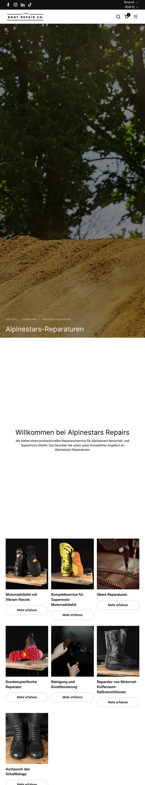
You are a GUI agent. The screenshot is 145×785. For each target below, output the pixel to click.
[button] (118, 16)
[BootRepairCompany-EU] (25, 16)
